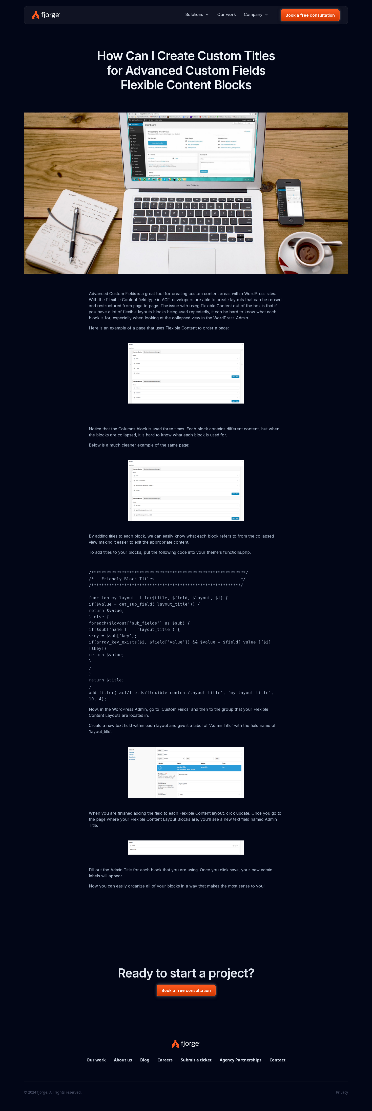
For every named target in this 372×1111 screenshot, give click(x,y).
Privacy (342, 1092)
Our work (226, 14)
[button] (197, 14)
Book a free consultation (310, 15)
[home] (46, 15)
